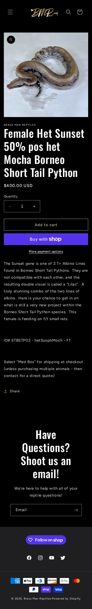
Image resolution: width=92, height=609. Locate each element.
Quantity (11, 196)
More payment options (46, 251)
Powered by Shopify (66, 598)
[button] (10, 12)
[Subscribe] (76, 510)
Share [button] (15, 391)
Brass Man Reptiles (37, 598)
